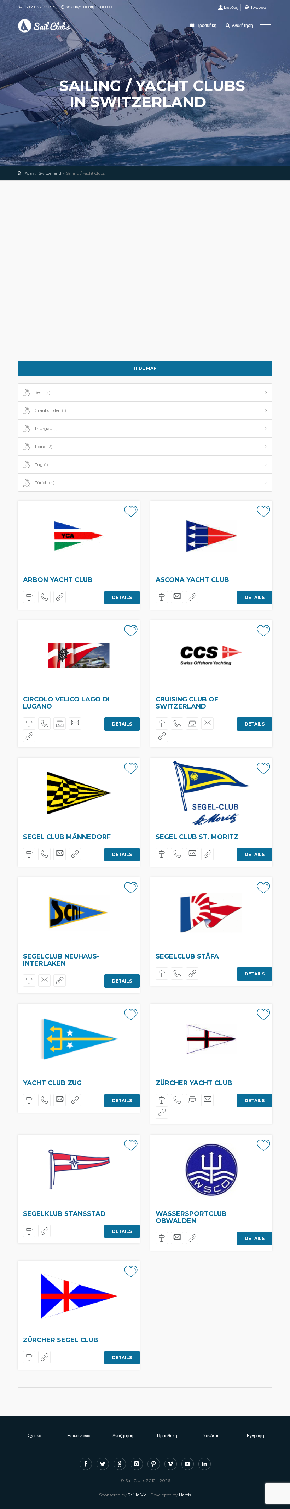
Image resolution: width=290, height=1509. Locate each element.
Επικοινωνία (79, 1435)
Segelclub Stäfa (187, 956)
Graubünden (50, 410)
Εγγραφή (255, 1435)
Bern (42, 392)
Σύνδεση (211, 1435)
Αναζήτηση (242, 25)
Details (122, 597)
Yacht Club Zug (52, 1083)
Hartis (185, 1494)
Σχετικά (34, 1435)
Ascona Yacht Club (192, 580)
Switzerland (50, 173)
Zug (41, 464)
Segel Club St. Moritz (197, 837)
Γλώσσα (258, 7)
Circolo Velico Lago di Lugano (66, 702)
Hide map (145, 368)
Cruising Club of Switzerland (187, 702)
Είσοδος (231, 7)
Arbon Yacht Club (58, 580)
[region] (145, 260)
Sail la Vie (137, 1494)
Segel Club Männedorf (67, 837)
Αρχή (29, 173)
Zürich (44, 482)
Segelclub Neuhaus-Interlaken (61, 959)
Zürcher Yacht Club (194, 1083)
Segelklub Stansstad (64, 1214)
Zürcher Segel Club (60, 1340)
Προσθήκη (205, 25)
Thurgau (46, 428)
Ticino (43, 446)
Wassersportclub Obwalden (191, 1217)
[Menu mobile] (265, 26)
